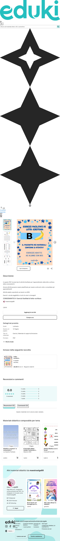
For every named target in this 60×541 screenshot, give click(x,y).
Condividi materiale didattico (28, 524)
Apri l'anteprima (24, 268)
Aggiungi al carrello (30, 312)
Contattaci (36, 527)
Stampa (17, 525)
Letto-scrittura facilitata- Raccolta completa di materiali (17, 357)
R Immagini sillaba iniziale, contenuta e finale (30, 449)
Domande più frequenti (37, 524)
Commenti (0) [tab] (23, 405)
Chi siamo (17, 523)
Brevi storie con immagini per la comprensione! (32, 503)
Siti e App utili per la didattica (50, 503)
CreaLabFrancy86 (49, 452)
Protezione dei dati (46, 529)
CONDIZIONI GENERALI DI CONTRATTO (49, 526)
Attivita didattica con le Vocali (51, 449)
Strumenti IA (18, 529)
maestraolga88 (10, 301)
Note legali (44, 523)
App (16, 527)
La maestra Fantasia (9, 452)
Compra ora (30, 317)
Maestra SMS (27, 452)
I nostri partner (27, 527)
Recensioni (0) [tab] (9, 405)
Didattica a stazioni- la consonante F (10, 449)
